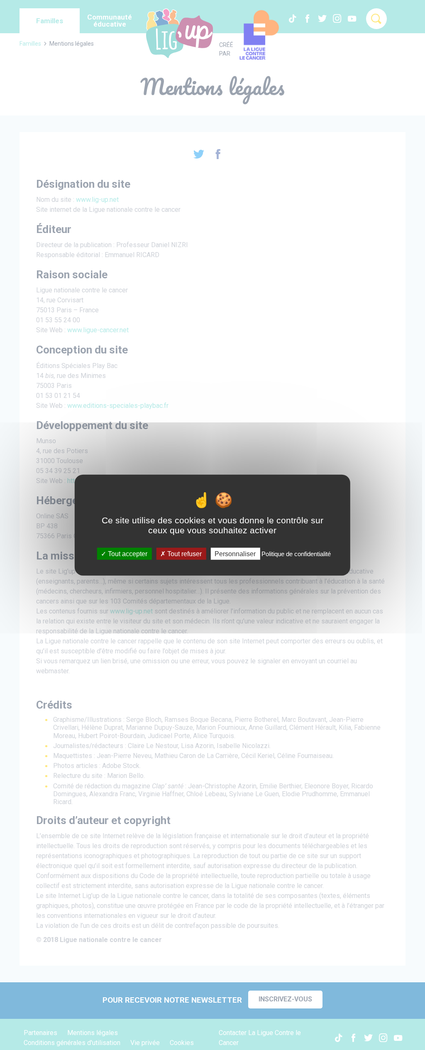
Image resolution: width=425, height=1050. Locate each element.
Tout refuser (184, 553)
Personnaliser (235, 553)
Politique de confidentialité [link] (296, 553)
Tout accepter (126, 553)
